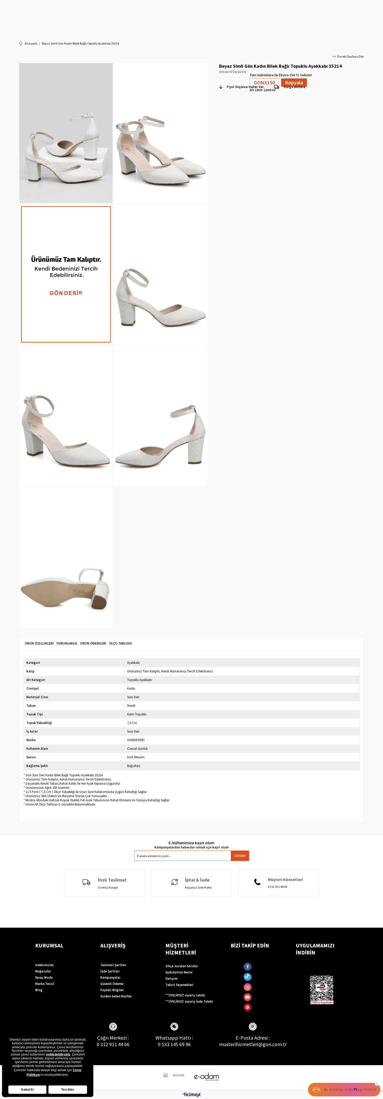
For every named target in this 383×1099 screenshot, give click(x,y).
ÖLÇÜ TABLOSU (120, 643)
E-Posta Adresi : (253, 1037)
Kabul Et (27, 1089)
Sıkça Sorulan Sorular (181, 966)
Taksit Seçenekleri (179, 985)
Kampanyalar (110, 977)
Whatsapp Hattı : (174, 1037)
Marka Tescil (44, 984)
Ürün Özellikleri (39, 643)
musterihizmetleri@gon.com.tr (253, 1044)
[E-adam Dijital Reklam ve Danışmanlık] (207, 1076)
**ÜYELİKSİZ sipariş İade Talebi (189, 1001)
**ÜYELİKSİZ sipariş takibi (185, 995)
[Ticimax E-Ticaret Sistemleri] (191, 1095)
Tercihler (67, 1089)
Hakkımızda (44, 965)
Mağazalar (43, 971)
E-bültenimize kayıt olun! (191, 842)
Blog (38, 990)
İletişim (171, 978)
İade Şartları (110, 971)
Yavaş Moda (44, 977)
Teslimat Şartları (113, 965)
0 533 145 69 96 (174, 1044)
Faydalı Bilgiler (112, 990)
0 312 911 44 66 (113, 1044)
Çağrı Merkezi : (113, 1037)
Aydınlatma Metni (179, 972)
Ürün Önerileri (93, 643)
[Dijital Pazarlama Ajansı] (177, 1077)
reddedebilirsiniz (58, 1054)
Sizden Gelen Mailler (116, 996)
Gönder (240, 855)
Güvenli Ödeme (111, 984)
